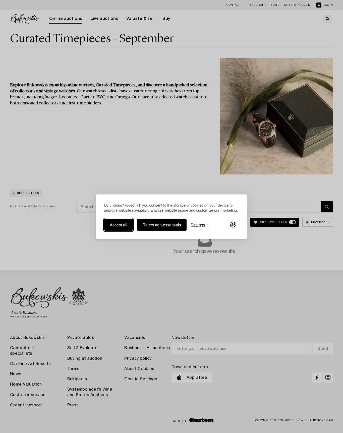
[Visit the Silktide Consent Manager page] (233, 225)
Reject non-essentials (161, 224)
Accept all (118, 224)
